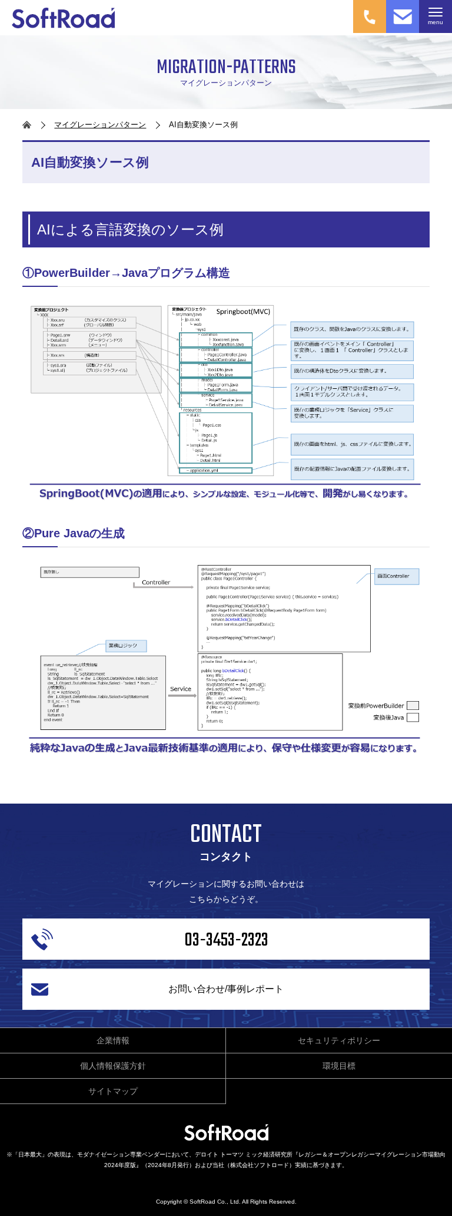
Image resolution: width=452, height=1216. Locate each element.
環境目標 (339, 1065)
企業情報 (113, 1040)
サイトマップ (113, 1091)
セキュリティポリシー (339, 1040)
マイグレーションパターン (100, 124)
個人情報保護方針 (113, 1065)
